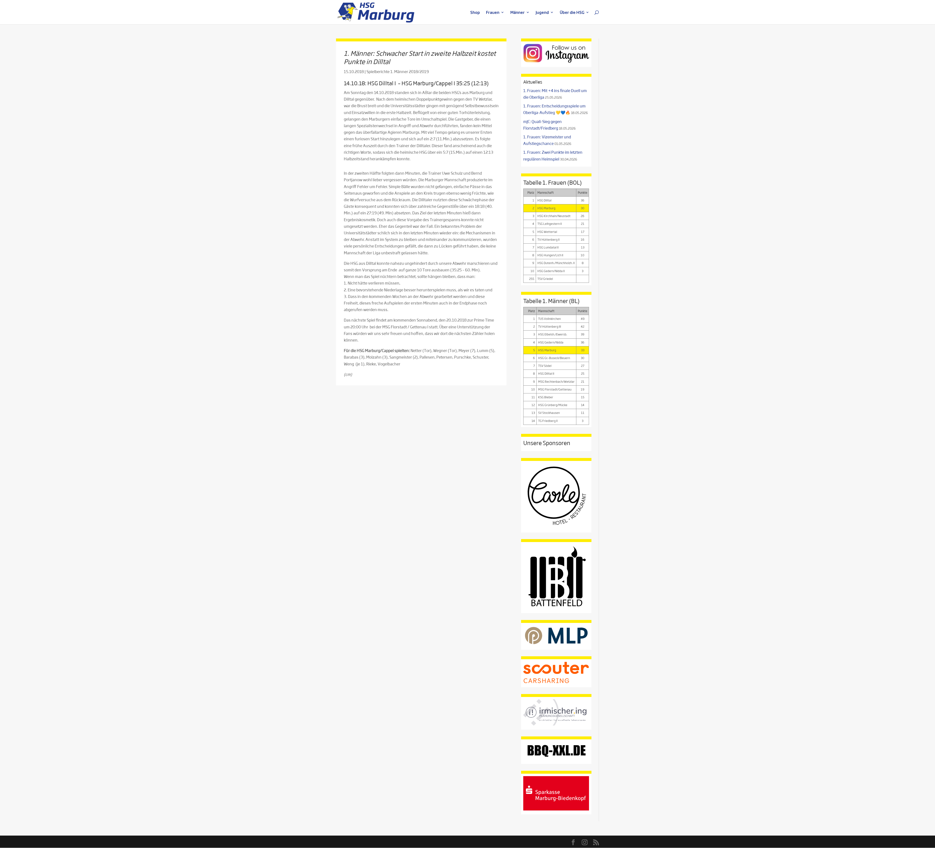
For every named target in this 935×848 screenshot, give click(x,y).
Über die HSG (572, 12)
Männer (517, 12)
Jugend (542, 12)
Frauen (492, 12)
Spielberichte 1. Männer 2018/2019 (397, 71)
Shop (475, 12)
